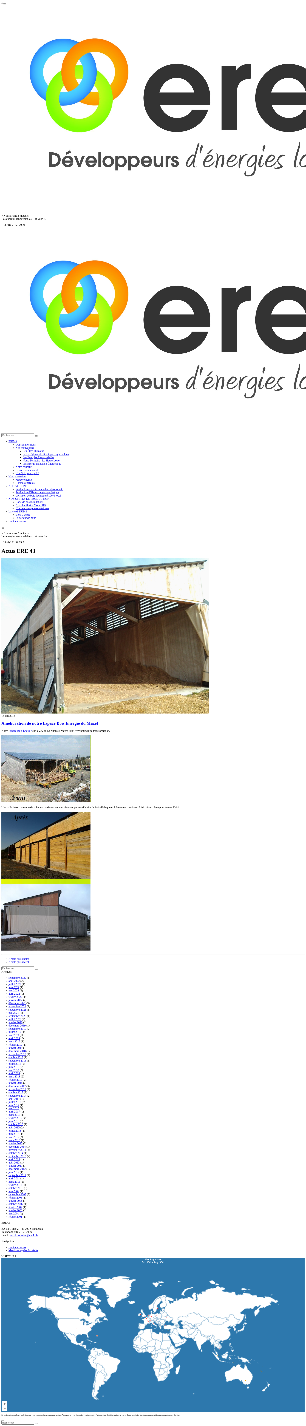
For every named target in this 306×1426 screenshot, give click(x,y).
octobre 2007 (15, 1203)
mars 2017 (14, 1114)
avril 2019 (14, 1038)
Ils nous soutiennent (27, 470)
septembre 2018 (17, 1060)
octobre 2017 (15, 1092)
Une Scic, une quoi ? (27, 473)
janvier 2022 (15, 1000)
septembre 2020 (17, 1015)
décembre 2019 (17, 1025)
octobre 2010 (15, 1188)
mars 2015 (14, 1140)
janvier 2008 (15, 1200)
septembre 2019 (17, 1028)
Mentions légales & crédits (23, 1250)
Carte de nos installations (29, 501)
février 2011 (15, 1184)
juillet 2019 (14, 1031)
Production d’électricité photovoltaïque (37, 492)
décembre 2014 (17, 1146)
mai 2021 (13, 1012)
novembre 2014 (17, 1149)
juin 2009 (13, 1191)
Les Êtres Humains (33, 450)
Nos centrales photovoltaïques (32, 508)
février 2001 (15, 1216)
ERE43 (12, 441)
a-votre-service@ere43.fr (24, 1235)
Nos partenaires (17, 476)
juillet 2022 (14, 984)
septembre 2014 (17, 1156)
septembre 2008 (17, 1194)
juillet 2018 (14, 1063)
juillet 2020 (14, 1019)
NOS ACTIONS (17, 485)
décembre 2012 (17, 1168)
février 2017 (15, 1117)
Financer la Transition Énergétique (42, 463)
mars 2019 (14, 1041)
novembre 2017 (17, 1089)
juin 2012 (13, 1172)
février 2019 (15, 1044)
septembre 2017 (17, 1095)
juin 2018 (13, 1066)
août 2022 (14, 980)
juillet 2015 (14, 1130)
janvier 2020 (15, 1022)
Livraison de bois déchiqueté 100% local (38, 495)
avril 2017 (14, 1111)
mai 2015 (13, 1137)
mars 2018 (14, 1076)
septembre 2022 (17, 977)
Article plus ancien (18, 958)
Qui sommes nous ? (27, 444)
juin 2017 (13, 1105)
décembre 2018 (17, 1051)
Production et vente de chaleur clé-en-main (39, 489)
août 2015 (14, 1127)
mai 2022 (13, 990)
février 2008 (15, 1197)
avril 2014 (14, 1159)
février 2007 (15, 1207)
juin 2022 (13, 987)
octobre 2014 (15, 1152)
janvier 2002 (15, 1210)
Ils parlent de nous (26, 517)
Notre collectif (24, 466)
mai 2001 (13, 1213)
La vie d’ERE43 (17, 511)
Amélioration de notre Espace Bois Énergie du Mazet (49, 723)
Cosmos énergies (25, 482)
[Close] (2, 1420)
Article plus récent (18, 961)
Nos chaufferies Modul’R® (31, 505)
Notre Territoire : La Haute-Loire (41, 460)
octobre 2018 (15, 1057)
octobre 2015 (15, 1124)
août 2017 (14, 1098)
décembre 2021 (17, 1003)
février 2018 (15, 1079)
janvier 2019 (15, 1047)
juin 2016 (13, 1121)
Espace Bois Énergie (20, 730)
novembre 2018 (17, 1054)
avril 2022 (14, 993)
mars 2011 (14, 1181)
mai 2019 (13, 1035)
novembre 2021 (17, 1006)
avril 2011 (14, 1178)
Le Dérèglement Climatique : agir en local (46, 454)
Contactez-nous (17, 521)
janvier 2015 (15, 1143)
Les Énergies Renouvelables (38, 457)
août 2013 (14, 1162)
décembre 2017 (17, 1086)
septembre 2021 (17, 1009)
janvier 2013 (15, 1165)
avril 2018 (14, 1073)
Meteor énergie (24, 479)
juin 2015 (13, 1133)
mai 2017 (13, 1108)
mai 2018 (13, 1070)
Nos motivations (25, 447)
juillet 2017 (14, 1101)
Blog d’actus (23, 514)
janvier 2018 (15, 1082)
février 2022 (15, 996)
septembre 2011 (17, 1175)
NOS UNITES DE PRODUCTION (28, 498)
